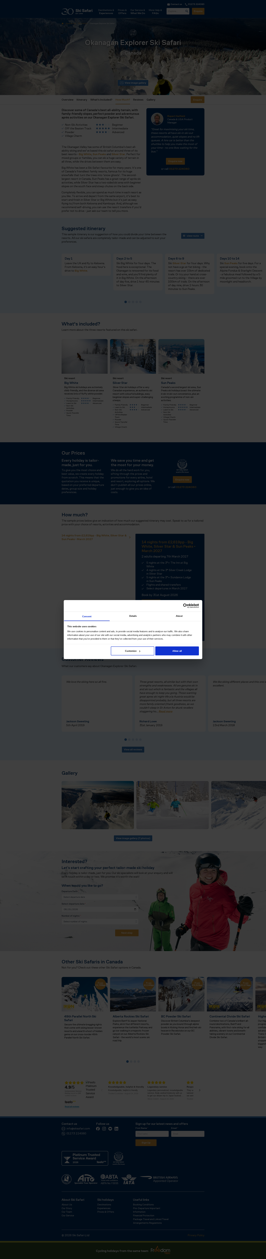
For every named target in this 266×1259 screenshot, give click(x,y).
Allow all (177, 651)
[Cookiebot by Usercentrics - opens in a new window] (185, 606)
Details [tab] (133, 615)
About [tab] (179, 615)
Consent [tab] (86, 616)
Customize (131, 651)
